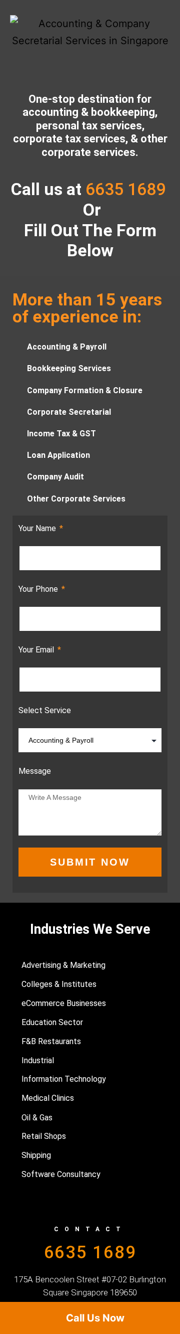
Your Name (38, 528)
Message (34, 771)
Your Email (37, 649)
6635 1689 (90, 1252)
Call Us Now (94, 1318)
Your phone (39, 589)
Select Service (44, 710)
